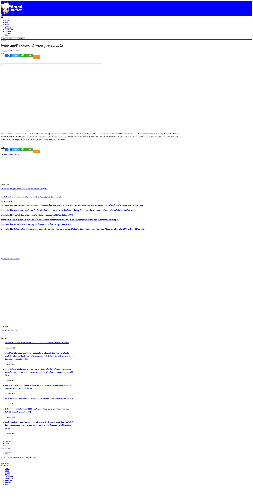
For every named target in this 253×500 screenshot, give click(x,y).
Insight (7, 26)
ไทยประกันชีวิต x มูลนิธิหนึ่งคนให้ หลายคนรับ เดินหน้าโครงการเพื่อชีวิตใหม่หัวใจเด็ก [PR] (37, 215)
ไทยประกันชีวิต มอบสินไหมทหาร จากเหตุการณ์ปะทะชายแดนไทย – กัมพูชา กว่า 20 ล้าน (36, 224)
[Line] (22, 55)
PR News (8, 33)
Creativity (8, 28)
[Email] (29, 55)
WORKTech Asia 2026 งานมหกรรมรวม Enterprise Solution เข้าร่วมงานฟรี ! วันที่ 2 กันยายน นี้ (37, 343)
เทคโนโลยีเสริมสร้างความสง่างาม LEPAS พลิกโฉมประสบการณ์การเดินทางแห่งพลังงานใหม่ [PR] (39, 399)
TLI (7, 154)
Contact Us (8, 452)
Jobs (6, 35)
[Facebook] (8, 55)
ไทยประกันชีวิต (13, 154)
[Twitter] (15, 55)
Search (22, 38)
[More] (37, 55)
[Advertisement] (60, 170)
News (6, 22)
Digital (7, 24)
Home (7, 20)
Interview (8, 31)
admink (5, 51)
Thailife (3, 154)
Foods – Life (9, 29)
